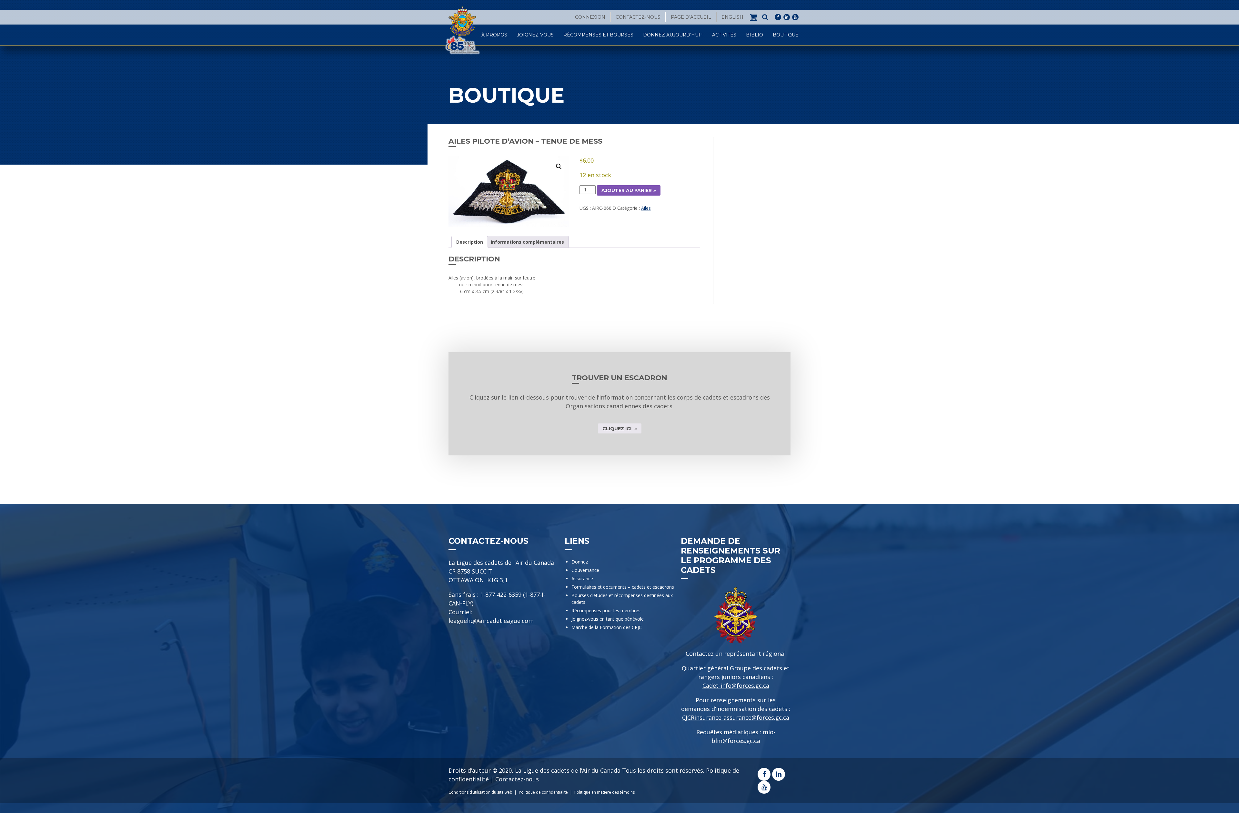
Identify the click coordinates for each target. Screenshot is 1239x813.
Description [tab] (469, 242)
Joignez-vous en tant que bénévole (607, 619)
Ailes (646, 208)
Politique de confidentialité (543, 792)
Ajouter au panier (626, 190)
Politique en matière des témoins (604, 792)
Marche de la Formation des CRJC (606, 627)
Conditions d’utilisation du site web (480, 792)
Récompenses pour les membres (605, 610)
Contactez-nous (638, 17)
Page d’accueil (691, 17)
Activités (724, 35)
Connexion (590, 17)
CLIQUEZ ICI (617, 429)
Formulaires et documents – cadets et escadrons (622, 587)
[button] (559, 166)
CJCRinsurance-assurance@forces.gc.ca (735, 717)
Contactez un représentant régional (736, 653)
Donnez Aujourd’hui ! (672, 35)
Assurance (582, 578)
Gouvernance (585, 570)
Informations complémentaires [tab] (527, 242)
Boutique (786, 35)
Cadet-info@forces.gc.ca (735, 685)
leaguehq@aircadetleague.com (491, 621)
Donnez (579, 562)
